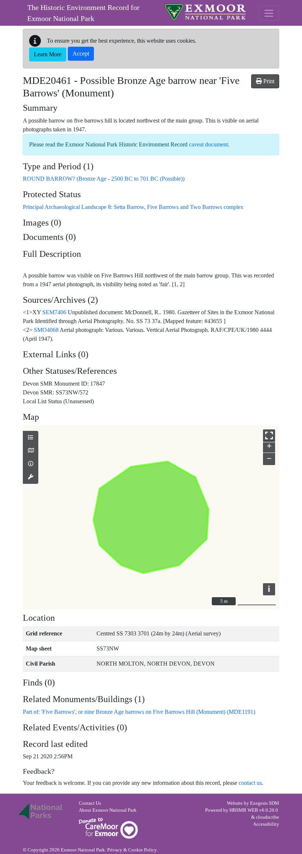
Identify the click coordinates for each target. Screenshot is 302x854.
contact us (250, 783)
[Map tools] (30, 477)
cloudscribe (267, 817)
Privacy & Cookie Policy (132, 850)
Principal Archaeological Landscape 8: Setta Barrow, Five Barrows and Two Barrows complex (133, 207)
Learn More (48, 54)
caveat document (208, 144)
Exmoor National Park (205, 12)
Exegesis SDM (264, 803)
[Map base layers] (30, 450)
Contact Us (90, 803)
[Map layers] (30, 437)
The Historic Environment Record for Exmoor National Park (83, 12)
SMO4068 (46, 330)
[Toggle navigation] (269, 13)
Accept (81, 53)
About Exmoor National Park (108, 810)
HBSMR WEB (243, 810)
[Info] (30, 464)
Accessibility (266, 824)
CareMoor (108, 828)
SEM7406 (54, 312)
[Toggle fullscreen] (269, 435)
